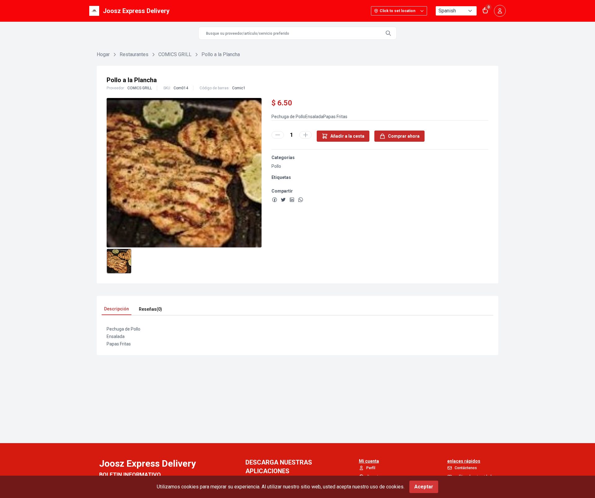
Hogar (103, 54)
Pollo (276, 166)
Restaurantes (134, 54)
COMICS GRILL (175, 54)
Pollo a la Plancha (220, 54)
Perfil (370, 468)
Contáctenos (466, 468)
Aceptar (423, 487)
